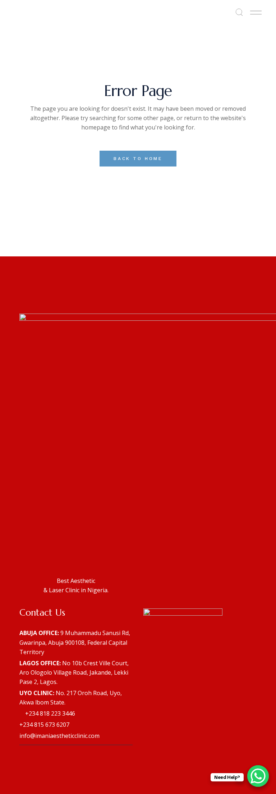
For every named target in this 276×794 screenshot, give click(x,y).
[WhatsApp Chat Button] (258, 776)
